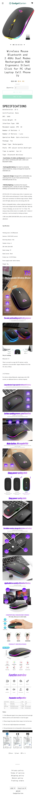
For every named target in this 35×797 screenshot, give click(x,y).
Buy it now (17, 96)
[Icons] (3, 3)
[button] (10, 44)
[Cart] (32, 3)
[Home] (17, 3)
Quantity (9, 87)
